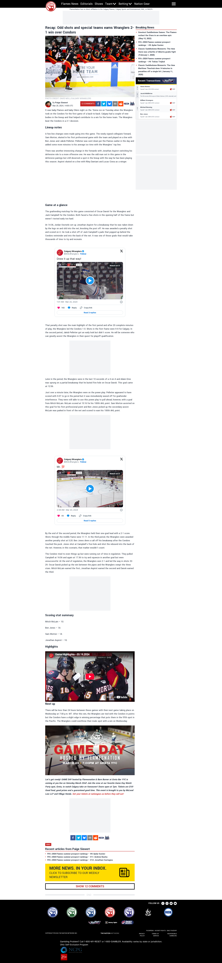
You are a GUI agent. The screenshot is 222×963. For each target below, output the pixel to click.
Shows (99, 4)
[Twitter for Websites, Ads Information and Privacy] (121, 302)
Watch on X (115, 265)
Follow (83, 254)
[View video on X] (90, 280)
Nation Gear (142, 4)
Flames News (69, 4)
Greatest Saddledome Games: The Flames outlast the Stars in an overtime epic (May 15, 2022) (157, 35)
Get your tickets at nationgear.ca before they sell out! (98, 793)
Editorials (86, 4)
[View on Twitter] (121, 253)
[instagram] (167, 903)
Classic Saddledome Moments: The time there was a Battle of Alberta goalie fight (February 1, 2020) (157, 52)
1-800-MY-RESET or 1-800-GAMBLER (102, 941)
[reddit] (120, 103)
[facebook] (98, 103)
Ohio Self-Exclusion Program (74, 944)
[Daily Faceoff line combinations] (126, 103)
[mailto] (115, 103)
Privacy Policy (142, 935)
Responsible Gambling (172, 935)
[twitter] (103, 103)
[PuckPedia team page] (132, 103)
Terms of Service (155, 935)
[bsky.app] (109, 103)
